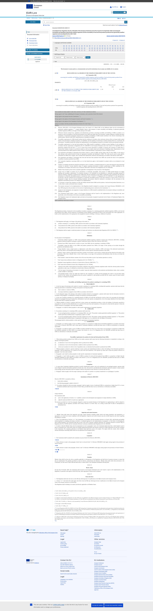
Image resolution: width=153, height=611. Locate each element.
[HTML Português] (110, 48)
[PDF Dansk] (71, 50)
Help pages (62, 533)
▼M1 (56, 388)
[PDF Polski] (107, 50)
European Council (98, 564)
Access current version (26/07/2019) (116, 36)
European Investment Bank (100, 579)
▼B (56, 407)
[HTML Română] (112, 48)
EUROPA (28, 18)
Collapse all (122, 40)
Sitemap (62, 536)
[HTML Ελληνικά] (79, 48)
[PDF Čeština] (69, 50)
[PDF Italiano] (92, 50)
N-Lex (95, 551)
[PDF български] (64, 50)
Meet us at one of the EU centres (67, 568)
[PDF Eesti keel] (77, 50)
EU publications (97, 548)
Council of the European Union (101, 566)
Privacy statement (64, 547)
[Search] (125, 22)
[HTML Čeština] (69, 48)
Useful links (97, 536)
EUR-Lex (31, 12)
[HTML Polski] (107, 48)
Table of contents (33, 50)
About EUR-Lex (97, 533)
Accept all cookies (97, 605)
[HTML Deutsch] (74, 48)
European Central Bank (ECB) (100, 571)
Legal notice (63, 542)
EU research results (98, 545)
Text (28, 32)
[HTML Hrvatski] (89, 48)
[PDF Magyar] (100, 50)
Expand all (115, 40)
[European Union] (30, 560)
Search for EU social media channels (68, 573)
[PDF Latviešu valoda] (95, 50)
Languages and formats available (63, 42)
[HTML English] (82, 48)
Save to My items (33, 45)
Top (55, 520)
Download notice (33, 43)
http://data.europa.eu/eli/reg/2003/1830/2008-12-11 (68, 38)
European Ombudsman (99, 581)
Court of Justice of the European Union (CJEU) (104, 569)
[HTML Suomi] (120, 48)
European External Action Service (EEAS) (103, 574)
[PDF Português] (110, 50)
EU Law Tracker (97, 553)
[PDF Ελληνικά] (79, 50)
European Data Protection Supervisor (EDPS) (104, 583)
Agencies (96, 589)
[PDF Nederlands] (105, 50)
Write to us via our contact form (67, 566)
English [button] (124, 7)
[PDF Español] (66, 50)
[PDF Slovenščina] (118, 50)
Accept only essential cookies (113, 605)
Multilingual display (60, 54)
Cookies (62, 584)
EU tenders (96, 543)
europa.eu (36, 562)
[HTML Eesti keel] (77, 48)
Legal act (37, 61)
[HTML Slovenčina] (115, 48)
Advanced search (123, 25)
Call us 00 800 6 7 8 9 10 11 (66, 563)
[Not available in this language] (87, 48)
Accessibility (63, 545)
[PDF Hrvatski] (89, 50)
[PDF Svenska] (123, 50)
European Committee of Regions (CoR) (103, 578)
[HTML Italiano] (92, 48)
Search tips (47, 25)
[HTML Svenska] (123, 48)
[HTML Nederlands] (105, 48)
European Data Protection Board (101, 584)
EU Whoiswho (97, 547)
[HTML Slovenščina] (118, 48)
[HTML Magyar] (100, 48)
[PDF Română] (112, 50)
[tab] (89, 43)
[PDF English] (82, 50)
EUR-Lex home (34, 18)
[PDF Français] (84, 50)
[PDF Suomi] (120, 50)
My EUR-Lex (115, 7)
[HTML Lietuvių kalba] (97, 48)
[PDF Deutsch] (74, 50)
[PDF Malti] (102, 50)
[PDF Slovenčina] (115, 50)
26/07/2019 (38, 57)
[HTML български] (64, 48)
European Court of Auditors (100, 573)
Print (124, 18)
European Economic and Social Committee (103, 576)
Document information (33, 34)
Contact (62, 534)
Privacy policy (63, 581)
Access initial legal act (58, 36)
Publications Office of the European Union (48, 532)
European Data (97, 542)
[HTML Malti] (102, 48)
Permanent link (33, 40)
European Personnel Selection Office (102, 586)
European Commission (99, 568)
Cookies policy (63, 543)
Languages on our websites (66, 579)
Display (88, 57)
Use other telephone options (66, 564)
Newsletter (96, 534)
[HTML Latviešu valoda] (95, 48)
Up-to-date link (32, 38)
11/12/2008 (38, 59)
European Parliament (99, 563)
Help (120, 18)
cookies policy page (58, 604)
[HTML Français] (84, 48)
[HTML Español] (66, 48)
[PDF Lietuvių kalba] (97, 50)
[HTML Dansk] (71, 48)
